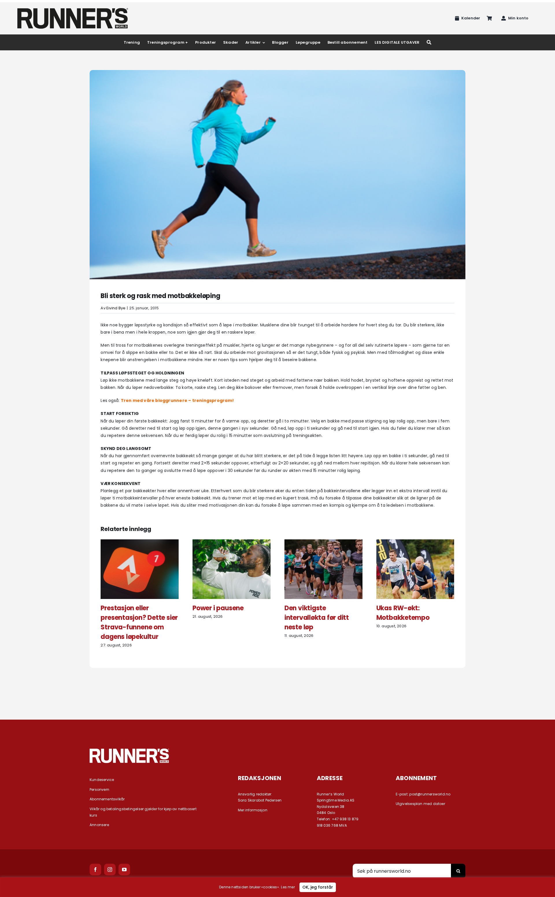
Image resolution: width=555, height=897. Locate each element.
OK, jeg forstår (317, 887)
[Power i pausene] (232, 542)
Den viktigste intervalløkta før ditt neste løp (316, 618)
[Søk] (429, 42)
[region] (277, 887)
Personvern (99, 789)
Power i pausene (218, 608)
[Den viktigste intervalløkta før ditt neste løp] (323, 542)
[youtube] (124, 869)
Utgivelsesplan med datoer (420, 803)
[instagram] (110, 869)
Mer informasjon (252, 810)
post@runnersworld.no (429, 794)
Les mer (288, 887)
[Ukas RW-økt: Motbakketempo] (415, 542)
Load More (277, 688)
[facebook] (95, 869)
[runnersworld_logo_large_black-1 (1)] (72, 10)
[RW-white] (129, 750)
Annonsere (99, 824)
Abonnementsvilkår (107, 799)
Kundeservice (102, 779)
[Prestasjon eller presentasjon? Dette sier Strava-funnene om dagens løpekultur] (140, 542)
